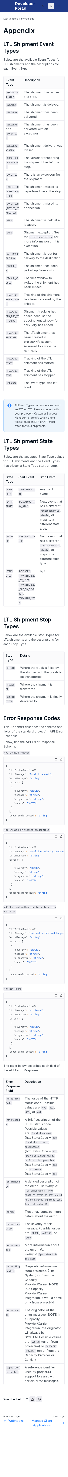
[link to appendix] (1, 30)
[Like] (32, 1399)
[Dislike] (39, 1399)
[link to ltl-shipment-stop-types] (1, 619)
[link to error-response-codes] (1, 718)
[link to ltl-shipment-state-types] (1, 441)
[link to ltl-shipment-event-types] (1, 44)
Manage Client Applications (42, 1423)
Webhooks (16, 1421)
